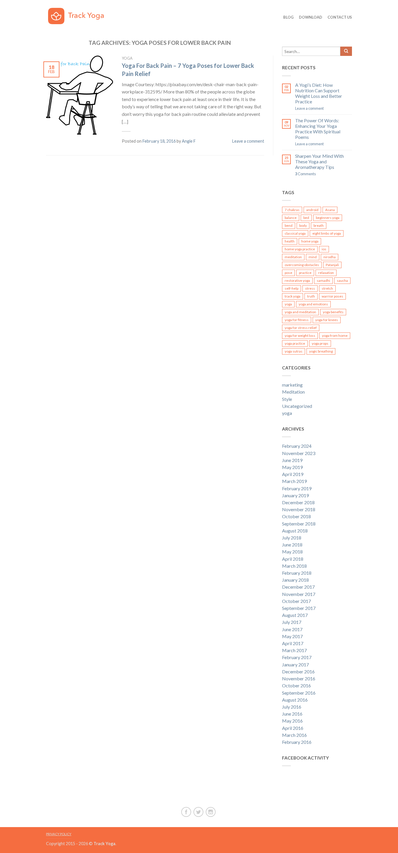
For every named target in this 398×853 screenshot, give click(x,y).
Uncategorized (297, 406)
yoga (127, 58)
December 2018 (298, 502)
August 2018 (295, 530)
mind (313, 257)
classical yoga (295, 233)
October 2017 (296, 601)
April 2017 (292, 643)
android (312, 210)
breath (319, 225)
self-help (291, 288)
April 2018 (292, 559)
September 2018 (299, 523)
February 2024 (296, 446)
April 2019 (292, 474)
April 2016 (292, 728)
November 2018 (298, 509)
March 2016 (294, 735)
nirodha (329, 257)
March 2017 (294, 650)
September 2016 (299, 693)
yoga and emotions (313, 304)
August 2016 (295, 699)
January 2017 (295, 664)
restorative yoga (297, 280)
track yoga (292, 296)
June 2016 (292, 713)
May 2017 (292, 636)
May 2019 (292, 467)
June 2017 (292, 629)
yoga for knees (326, 320)
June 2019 (292, 460)
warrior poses (332, 296)
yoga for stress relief (301, 327)
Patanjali (332, 265)
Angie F (189, 141)
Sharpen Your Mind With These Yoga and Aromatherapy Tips (319, 161)
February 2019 (296, 488)
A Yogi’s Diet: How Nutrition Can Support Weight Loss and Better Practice (318, 93)
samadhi (323, 280)
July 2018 (291, 537)
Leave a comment (248, 141)
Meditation (293, 391)
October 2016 (296, 685)
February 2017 (296, 657)
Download (310, 17)
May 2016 (292, 720)
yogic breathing (321, 351)
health (290, 241)
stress (310, 288)
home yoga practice (300, 249)
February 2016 (296, 742)
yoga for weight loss (300, 335)
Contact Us (339, 17)
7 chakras (292, 210)
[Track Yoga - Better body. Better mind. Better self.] (80, 14)
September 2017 (299, 608)
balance (291, 217)
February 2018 (296, 573)
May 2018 (292, 551)
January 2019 (295, 495)
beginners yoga (327, 217)
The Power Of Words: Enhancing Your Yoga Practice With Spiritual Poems (317, 129)
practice (305, 272)
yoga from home (335, 335)
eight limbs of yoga (326, 233)
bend (289, 225)
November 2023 (298, 453)
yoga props (320, 343)
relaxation (326, 272)
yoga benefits (333, 312)
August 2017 (295, 615)
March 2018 (294, 566)
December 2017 (298, 587)
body (303, 225)
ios (324, 249)
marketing (292, 384)
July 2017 (291, 622)
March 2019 (294, 481)
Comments (305, 173)
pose (288, 272)
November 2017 (298, 594)
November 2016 (298, 678)
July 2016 (291, 706)
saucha (342, 280)
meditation (293, 257)
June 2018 (292, 544)
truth (311, 296)
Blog (288, 17)
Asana (330, 210)
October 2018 (296, 516)
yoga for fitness (297, 320)
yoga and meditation (300, 312)
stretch (327, 288)
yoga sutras (293, 351)
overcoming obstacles (302, 265)
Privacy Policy (58, 834)
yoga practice (295, 343)
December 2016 (298, 671)
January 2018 (295, 580)
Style (287, 399)
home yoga (309, 241)
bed (306, 217)
